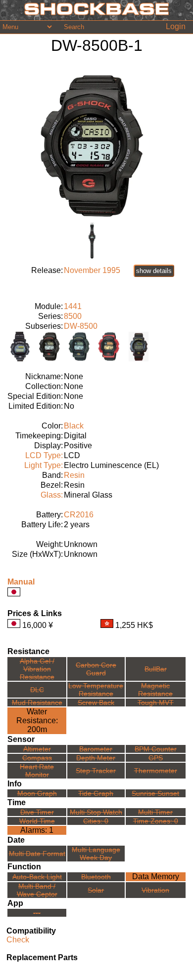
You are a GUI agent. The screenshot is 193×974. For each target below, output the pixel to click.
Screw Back (96, 702)
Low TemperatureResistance (95, 690)
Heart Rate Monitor (37, 771)
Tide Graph (95, 793)
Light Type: (43, 465)
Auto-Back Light (37, 877)
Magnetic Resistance (155, 690)
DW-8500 (80, 326)
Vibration (155, 890)
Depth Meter (95, 758)
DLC (37, 690)
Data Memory (155, 876)
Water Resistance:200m (37, 720)
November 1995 (92, 270)
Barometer (95, 749)
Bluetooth (96, 877)
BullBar (156, 669)
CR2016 (79, 514)
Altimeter (37, 749)
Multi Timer (155, 812)
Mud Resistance (37, 702)
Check (17, 939)
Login (176, 26)
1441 (73, 306)
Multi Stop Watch (96, 812)
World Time (37, 821)
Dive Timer (37, 812)
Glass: (52, 495)
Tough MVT (156, 702)
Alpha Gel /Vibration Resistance (37, 669)
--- (37, 913)
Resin (74, 475)
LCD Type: (44, 455)
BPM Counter (156, 749)
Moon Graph (37, 793)
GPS (155, 758)
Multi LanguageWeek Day (96, 853)
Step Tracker (96, 771)
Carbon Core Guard (96, 669)
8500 (73, 316)
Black (74, 426)
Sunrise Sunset (155, 793)
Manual (21, 582)
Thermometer (155, 771)
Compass (37, 758)
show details (154, 270)
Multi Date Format (37, 853)
